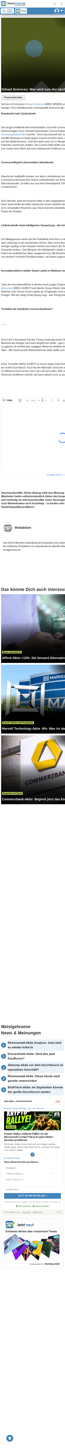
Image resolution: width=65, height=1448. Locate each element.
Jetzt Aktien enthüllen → (32, 1195)
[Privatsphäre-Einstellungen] (9, 1438)
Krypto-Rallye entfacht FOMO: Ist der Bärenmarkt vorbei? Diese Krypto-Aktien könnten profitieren (28, 1137)
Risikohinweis (37, 1212)
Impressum (27, 1212)
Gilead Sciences (35, 104)
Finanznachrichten (13, 97)
